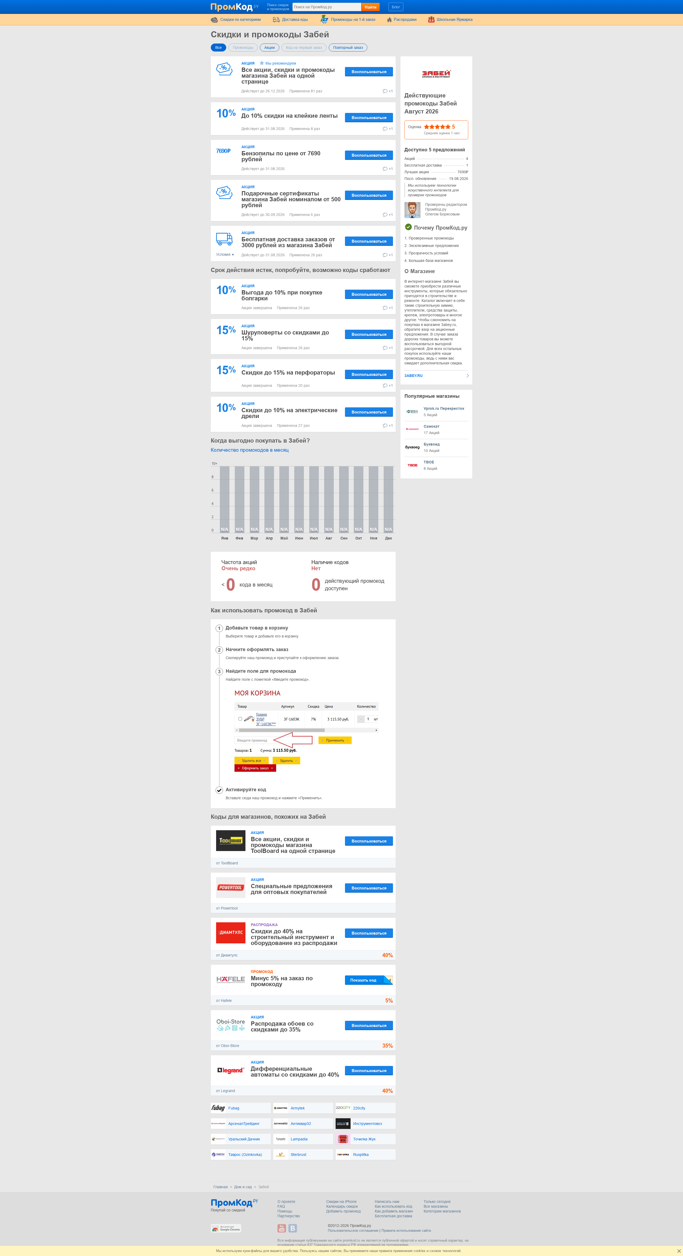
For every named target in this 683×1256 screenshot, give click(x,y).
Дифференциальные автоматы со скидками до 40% (295, 1071)
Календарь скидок (342, 1206)
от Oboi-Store (227, 1046)
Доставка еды (295, 19)
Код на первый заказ (304, 47)
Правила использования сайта (406, 1231)
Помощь (284, 1211)
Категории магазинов (442, 1211)
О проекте (286, 1201)
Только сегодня (437, 1201)
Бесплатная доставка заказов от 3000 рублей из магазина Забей (288, 242)
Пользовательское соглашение (353, 1231)
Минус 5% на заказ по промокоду (282, 981)
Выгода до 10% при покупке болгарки (281, 295)
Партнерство (288, 1216)
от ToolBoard (227, 863)
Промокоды (243, 47)
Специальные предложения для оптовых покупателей (291, 889)
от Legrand (225, 1091)
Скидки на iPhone (341, 1201)
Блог (396, 7)
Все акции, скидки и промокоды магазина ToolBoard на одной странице (293, 845)
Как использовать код (393, 1206)
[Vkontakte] (293, 1228)
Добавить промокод (343, 1211)
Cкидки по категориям (240, 19)
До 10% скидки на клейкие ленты (289, 115)
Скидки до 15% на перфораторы (288, 372)
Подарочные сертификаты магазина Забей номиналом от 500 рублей (291, 199)
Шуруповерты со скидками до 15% (285, 335)
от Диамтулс (227, 955)
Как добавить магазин (394, 1211)
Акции (269, 47)
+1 (391, 91)
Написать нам (387, 1201)
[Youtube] (282, 1228)
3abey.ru (413, 375)
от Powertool (227, 908)
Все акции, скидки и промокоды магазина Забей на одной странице (288, 75)
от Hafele (224, 1000)
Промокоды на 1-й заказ (353, 19)
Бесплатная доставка (393, 1216)
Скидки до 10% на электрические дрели (289, 413)
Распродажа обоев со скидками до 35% (282, 1026)
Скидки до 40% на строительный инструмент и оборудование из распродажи (294, 937)
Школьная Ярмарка (454, 19)
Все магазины (436, 1206)
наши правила (381, 1251)
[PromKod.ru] (235, 6)
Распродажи (405, 19)
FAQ (281, 1206)
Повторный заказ (348, 47)
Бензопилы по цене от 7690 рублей (280, 156)
